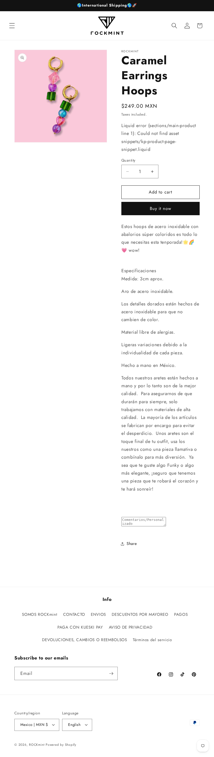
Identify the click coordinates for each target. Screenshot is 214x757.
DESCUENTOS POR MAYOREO (140, 614)
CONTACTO (74, 614)
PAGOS (181, 614)
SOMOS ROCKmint (39, 614)
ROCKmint (36, 744)
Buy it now (160, 208)
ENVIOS (98, 614)
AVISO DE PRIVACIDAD (130, 627)
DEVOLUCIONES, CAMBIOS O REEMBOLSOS (84, 640)
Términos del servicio (152, 640)
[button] (12, 25)
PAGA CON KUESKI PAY (80, 627)
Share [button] (132, 544)
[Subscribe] (111, 673)
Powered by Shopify (61, 744)
